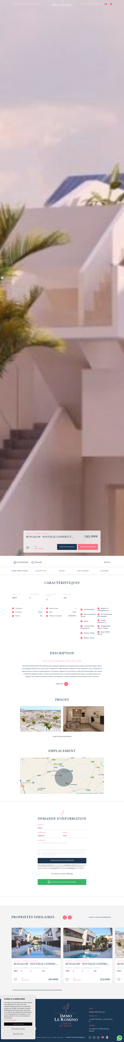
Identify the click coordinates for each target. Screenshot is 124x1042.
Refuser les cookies (18, 1034)
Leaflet (77, 793)
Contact (97, 4)
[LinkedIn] (98, 1037)
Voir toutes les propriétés (100, 917)
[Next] (70, 917)
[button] (36, 562)
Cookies (54, 1037)
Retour (107, 562)
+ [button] (22, 760)
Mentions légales (41, 1037)
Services (89, 4)
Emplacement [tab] (83, 571)
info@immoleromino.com (97, 1012)
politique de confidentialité (47, 853)
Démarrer (17, 4)
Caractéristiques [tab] (19, 571)
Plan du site (60, 1037)
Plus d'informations (10, 1020)
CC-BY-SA (101, 793)
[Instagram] (94, 1037)
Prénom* (41, 825)
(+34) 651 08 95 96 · (95, 1019)
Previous (2, 278)
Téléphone (42, 832)
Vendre (82, 4)
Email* (65, 832)
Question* (41, 840)
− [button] (22, 762)
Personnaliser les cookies (18, 1029)
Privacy (49, 1037)
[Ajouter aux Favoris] (27, 547)
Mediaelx (82, 1037)
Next (122, 278)
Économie (104, 571)
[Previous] (65, 917)
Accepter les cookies (18, 1024)
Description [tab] (40, 571)
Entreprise (26, 4)
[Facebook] (90, 1037)
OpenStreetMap (89, 793)
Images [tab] (62, 571)
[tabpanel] (36, 955)
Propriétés (35, 4)
